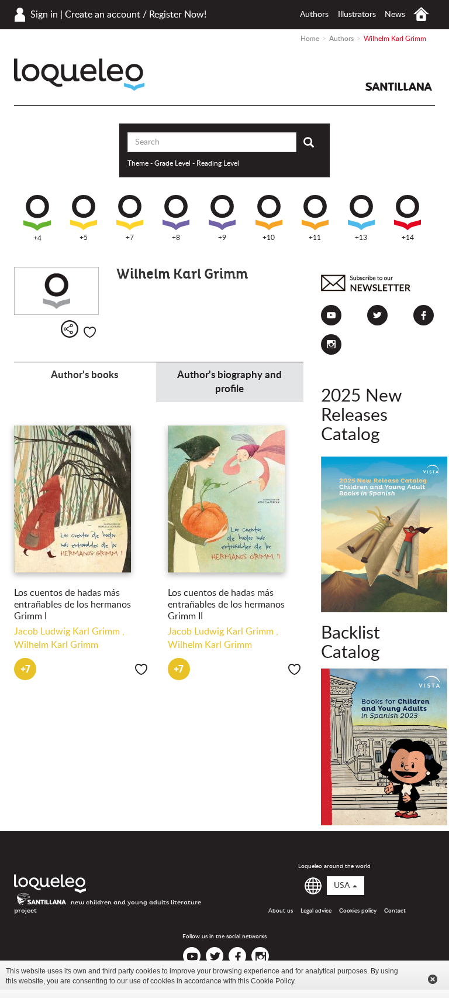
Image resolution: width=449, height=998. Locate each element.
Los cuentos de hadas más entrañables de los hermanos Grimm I (72, 604)
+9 (222, 237)
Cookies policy (358, 911)
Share (69, 329)
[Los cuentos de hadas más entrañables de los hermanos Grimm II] (236, 499)
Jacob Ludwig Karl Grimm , (69, 631)
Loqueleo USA (79, 75)
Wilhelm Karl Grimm (56, 645)
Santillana (398, 87)
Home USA (421, 14)
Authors (314, 15)
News (395, 15)
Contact (395, 911)
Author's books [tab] (84, 375)
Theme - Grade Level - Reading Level (183, 163)
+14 (408, 237)
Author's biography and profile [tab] (229, 382)
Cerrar (432, 979)
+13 (361, 237)
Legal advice (316, 911)
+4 (37, 238)
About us (280, 911)
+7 (130, 237)
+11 (315, 237)
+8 (176, 237)
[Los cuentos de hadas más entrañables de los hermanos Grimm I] (82, 499)
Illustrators (357, 15)
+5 (84, 237)
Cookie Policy (272, 981)
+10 (269, 237)
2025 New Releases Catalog (361, 415)
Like (90, 332)
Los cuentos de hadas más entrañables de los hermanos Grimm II (226, 604)
